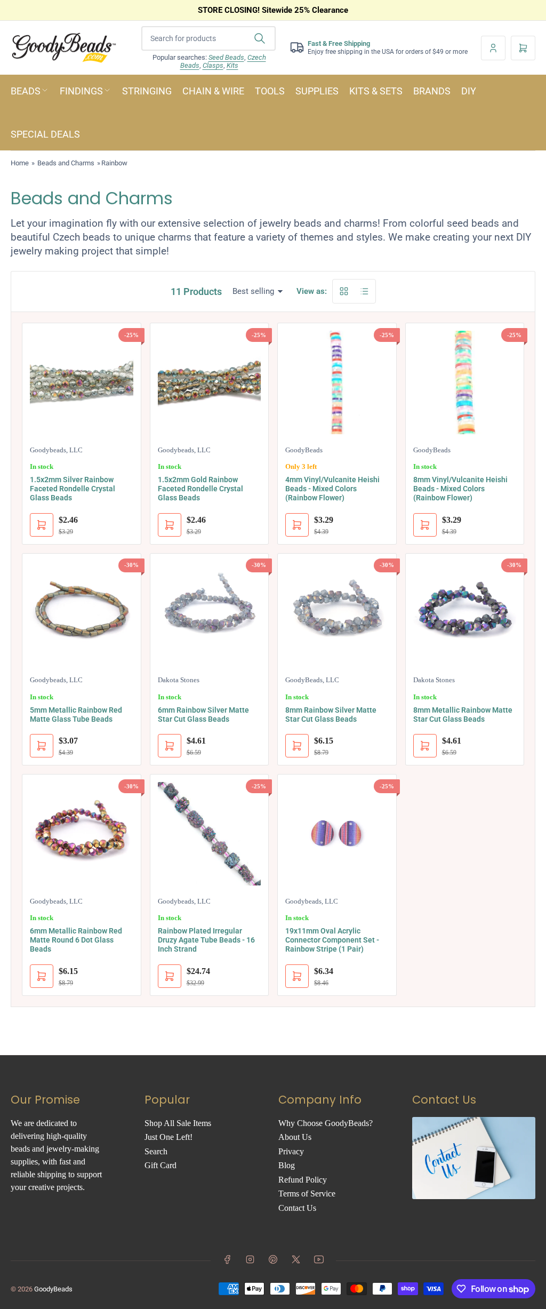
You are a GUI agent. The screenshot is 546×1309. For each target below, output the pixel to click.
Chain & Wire (213, 91)
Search (155, 1151)
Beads (26, 91)
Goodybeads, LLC (56, 450)
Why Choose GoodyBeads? (325, 1123)
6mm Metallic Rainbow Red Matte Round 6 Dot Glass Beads (76, 940)
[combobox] (208, 38)
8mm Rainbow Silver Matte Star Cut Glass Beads (330, 714)
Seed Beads (226, 57)
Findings (81, 91)
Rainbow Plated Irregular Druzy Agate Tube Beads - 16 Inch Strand (206, 940)
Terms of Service (306, 1193)
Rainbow (114, 163)
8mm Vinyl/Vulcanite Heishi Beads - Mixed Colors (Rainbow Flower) (460, 488)
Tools (270, 91)
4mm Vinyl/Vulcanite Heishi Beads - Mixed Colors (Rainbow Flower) (332, 488)
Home (20, 163)
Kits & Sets (376, 91)
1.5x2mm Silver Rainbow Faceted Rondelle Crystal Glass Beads (72, 488)
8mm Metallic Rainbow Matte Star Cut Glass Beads (462, 714)
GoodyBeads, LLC (312, 680)
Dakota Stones (178, 680)
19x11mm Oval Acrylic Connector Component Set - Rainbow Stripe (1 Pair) (332, 940)
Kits (232, 65)
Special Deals (45, 134)
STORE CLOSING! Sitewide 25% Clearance (273, 10)
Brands (432, 91)
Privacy (291, 1151)
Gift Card (160, 1165)
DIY (468, 91)
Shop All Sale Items (177, 1123)
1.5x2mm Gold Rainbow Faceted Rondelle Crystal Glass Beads (200, 488)
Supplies (317, 91)
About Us (294, 1137)
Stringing (147, 91)
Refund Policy (302, 1179)
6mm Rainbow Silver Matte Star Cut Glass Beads (203, 714)
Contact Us (297, 1207)
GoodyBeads (304, 450)
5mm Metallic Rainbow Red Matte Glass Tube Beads (76, 714)
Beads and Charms (65, 163)
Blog (286, 1165)
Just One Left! (168, 1137)
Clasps (213, 65)
